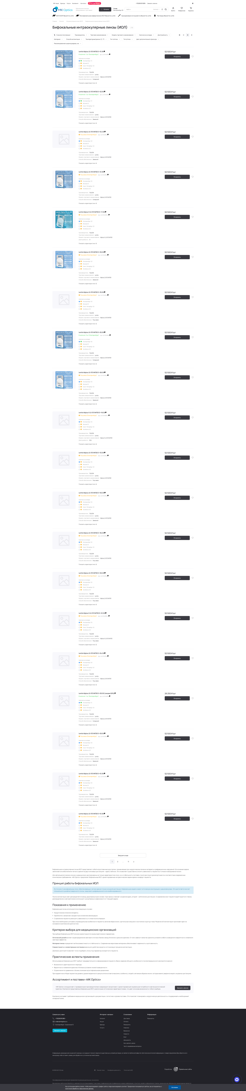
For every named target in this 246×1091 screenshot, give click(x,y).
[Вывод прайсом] (192, 35)
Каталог (102, 1018)
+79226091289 (140, 3)
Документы (127, 1040)
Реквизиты (127, 1025)
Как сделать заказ (129, 1043)
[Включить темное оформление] (193, 3)
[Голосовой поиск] (162, 9)
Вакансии (127, 1031)
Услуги (102, 1028)
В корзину (177, 57)
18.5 (90, 440)
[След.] (133, 861)
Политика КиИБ (128, 1070)
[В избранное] (193, 56)
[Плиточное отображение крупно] (179, 35)
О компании (128, 1014)
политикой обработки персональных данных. (79, 1088)
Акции (102, 1021)
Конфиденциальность (114, 1070)
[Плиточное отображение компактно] (183, 35)
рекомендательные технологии (89, 1080)
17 (89, 239)
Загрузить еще (123, 855)
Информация (151, 1014)
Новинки (126, 1028)
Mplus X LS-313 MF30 (106, 237)
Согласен (174, 1087)
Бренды (102, 1025)
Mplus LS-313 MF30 (105, 77)
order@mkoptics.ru (61, 1021)
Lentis (96, 74)
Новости (126, 1034)
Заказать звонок (152, 3)
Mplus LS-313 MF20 (105, 117)
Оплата (126, 1021)
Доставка (127, 1018)
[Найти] (165, 9)
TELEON (91, 72)
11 (128, 862)
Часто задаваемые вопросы (132, 1046)
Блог (125, 1037)
